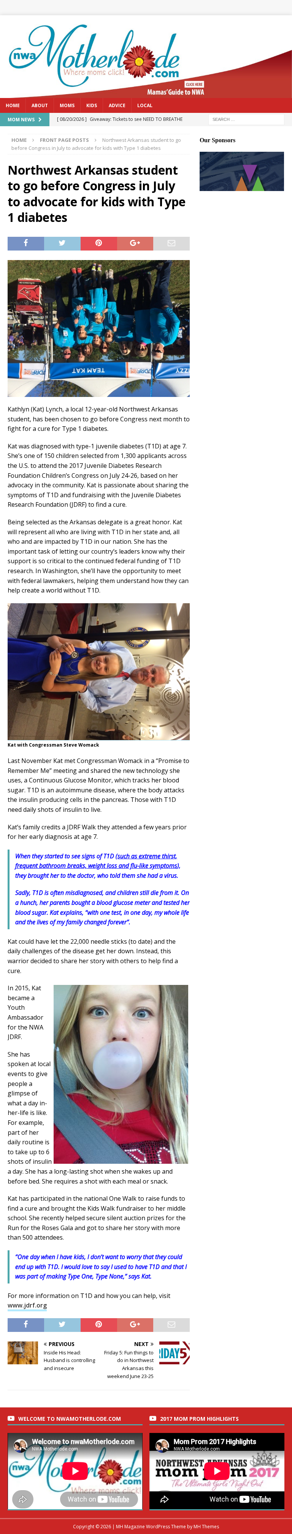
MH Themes (206, 1526)
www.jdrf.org (27, 1305)
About (40, 105)
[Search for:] (246, 118)
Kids (91, 105)
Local (144, 105)
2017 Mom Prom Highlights (199, 1418)
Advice (117, 105)
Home (13, 105)
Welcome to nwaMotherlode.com (69, 1418)
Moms (67, 105)
